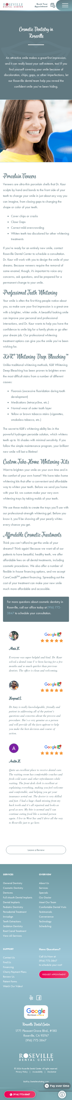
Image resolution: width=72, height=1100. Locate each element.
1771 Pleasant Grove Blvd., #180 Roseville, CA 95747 (36, 1033)
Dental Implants (11, 902)
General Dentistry (12, 883)
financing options (34, 571)
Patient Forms (10, 981)
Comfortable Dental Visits (52, 907)
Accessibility (37, 1071)
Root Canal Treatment (14, 931)
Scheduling (45, 926)
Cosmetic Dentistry (13, 888)
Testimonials (45, 912)
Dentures (8, 892)
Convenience (46, 916)
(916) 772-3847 (48, 960)
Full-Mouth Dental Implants (17, 897)
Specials (43, 892)
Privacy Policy (22, 1071)
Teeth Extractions (12, 921)
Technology (45, 921)
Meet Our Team (47, 902)
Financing (8, 967)
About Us (44, 883)
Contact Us (9, 957)
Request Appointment (54, 974)
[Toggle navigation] (64, 5)
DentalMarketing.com (39, 1081)
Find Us (7, 962)
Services (43, 888)
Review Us (8, 976)
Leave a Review (36, 850)
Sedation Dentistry (13, 926)
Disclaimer (51, 1071)
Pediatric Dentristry (13, 907)
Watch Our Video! (13, 986)
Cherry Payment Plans (14, 972)
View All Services (12, 935)
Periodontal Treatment (14, 912)
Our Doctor (45, 897)
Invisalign (8, 916)
